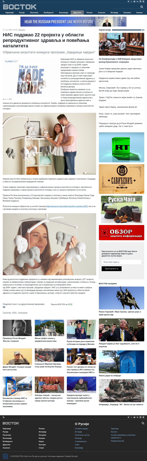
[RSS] (3, 1)
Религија (78, 438)
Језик (77, 445)
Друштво (77, 12)
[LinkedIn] (140, 1)
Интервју (114, 12)
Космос (139, 12)
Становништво (80, 441)
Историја (78, 432)
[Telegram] (143, 1)
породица (22, 312)
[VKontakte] (137, 1)
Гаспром (7, 312)
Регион (89, 12)
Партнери (115, 429)
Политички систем (82, 435)
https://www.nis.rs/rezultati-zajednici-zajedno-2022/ (67, 206)
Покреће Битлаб (117, 441)
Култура (42, 445)
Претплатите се (111, 269)
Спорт (41, 448)
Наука (41, 441)
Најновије (10, 12)
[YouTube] (134, 1)
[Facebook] (128, 1)
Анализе (101, 12)
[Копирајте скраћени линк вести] (25, 307)
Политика (34, 12)
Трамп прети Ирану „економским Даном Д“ (118, 107)
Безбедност (49, 12)
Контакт (114, 432)
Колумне (127, 12)
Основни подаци (81, 429)
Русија (22, 12)
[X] (131, 1)
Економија (63, 12)
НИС (14, 312)
